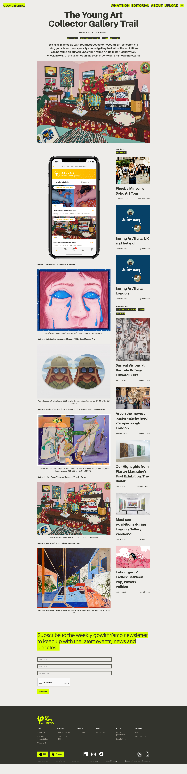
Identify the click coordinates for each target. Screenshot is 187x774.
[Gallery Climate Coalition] (140, 754)
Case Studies (63, 732)
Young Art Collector (100, 32)
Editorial (140, 5)
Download (41, 732)
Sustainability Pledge (111, 761)
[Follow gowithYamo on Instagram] (93, 754)
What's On (120, 5)
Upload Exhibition (42, 737)
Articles (81, 732)
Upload (171, 5)
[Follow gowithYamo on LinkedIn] (86, 754)
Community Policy (93, 761)
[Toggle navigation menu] (182, 5)
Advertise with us (62, 737)
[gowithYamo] (45, 720)
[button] (39, 728)
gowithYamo (145, 248)
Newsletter (121, 739)
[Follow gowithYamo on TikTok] (101, 754)
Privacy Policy (76, 761)
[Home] (14, 5)
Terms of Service (60, 761)
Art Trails (72, 38)
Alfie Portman (144, 380)
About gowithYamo (121, 733)
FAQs (137, 732)
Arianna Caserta (143, 486)
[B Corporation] (148, 754)
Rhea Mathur (145, 539)
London (105, 38)
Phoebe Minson (144, 198)
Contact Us (140, 736)
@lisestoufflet (73, 333)
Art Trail (115, 38)
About (157, 5)
